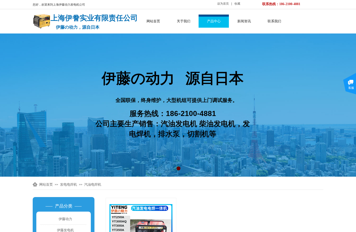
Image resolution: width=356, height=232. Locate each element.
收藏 (237, 3)
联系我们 (274, 21)
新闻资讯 (244, 21)
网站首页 (153, 21)
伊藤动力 (65, 219)
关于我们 (183, 21)
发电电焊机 (68, 184)
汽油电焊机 (92, 184)
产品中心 (214, 21)
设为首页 (223, 3)
